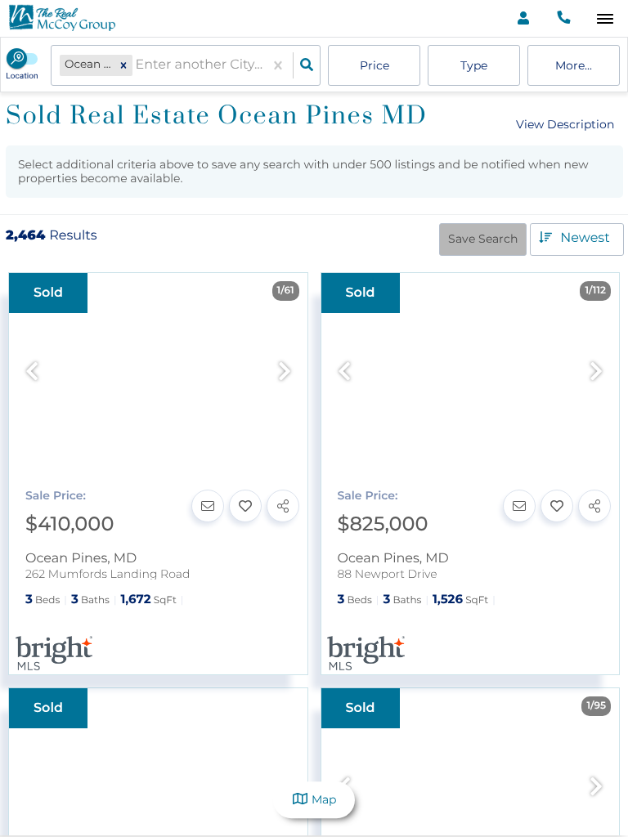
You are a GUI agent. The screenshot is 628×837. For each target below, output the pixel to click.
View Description (565, 124)
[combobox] (137, 65)
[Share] (283, 506)
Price (374, 65)
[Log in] (523, 18)
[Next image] (284, 372)
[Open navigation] (604, 19)
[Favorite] (245, 506)
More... (573, 65)
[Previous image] (32, 372)
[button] (123, 65)
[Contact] (207, 506)
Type (473, 65)
